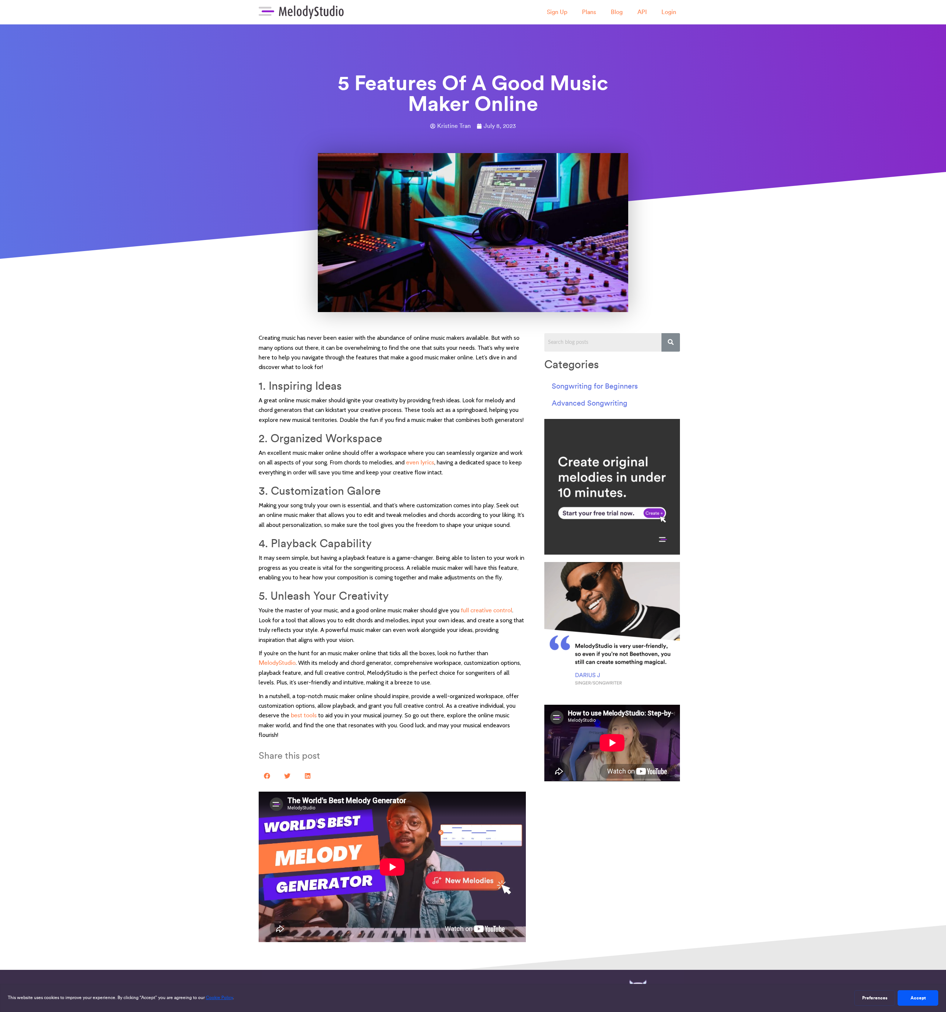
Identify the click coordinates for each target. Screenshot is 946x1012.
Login (668, 12)
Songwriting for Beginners (595, 386)
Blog (617, 12)
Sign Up (557, 12)
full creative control (486, 610)
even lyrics (420, 462)
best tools (304, 715)
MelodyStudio (277, 662)
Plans (589, 12)
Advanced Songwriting (589, 403)
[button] (267, 776)
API (642, 12)
